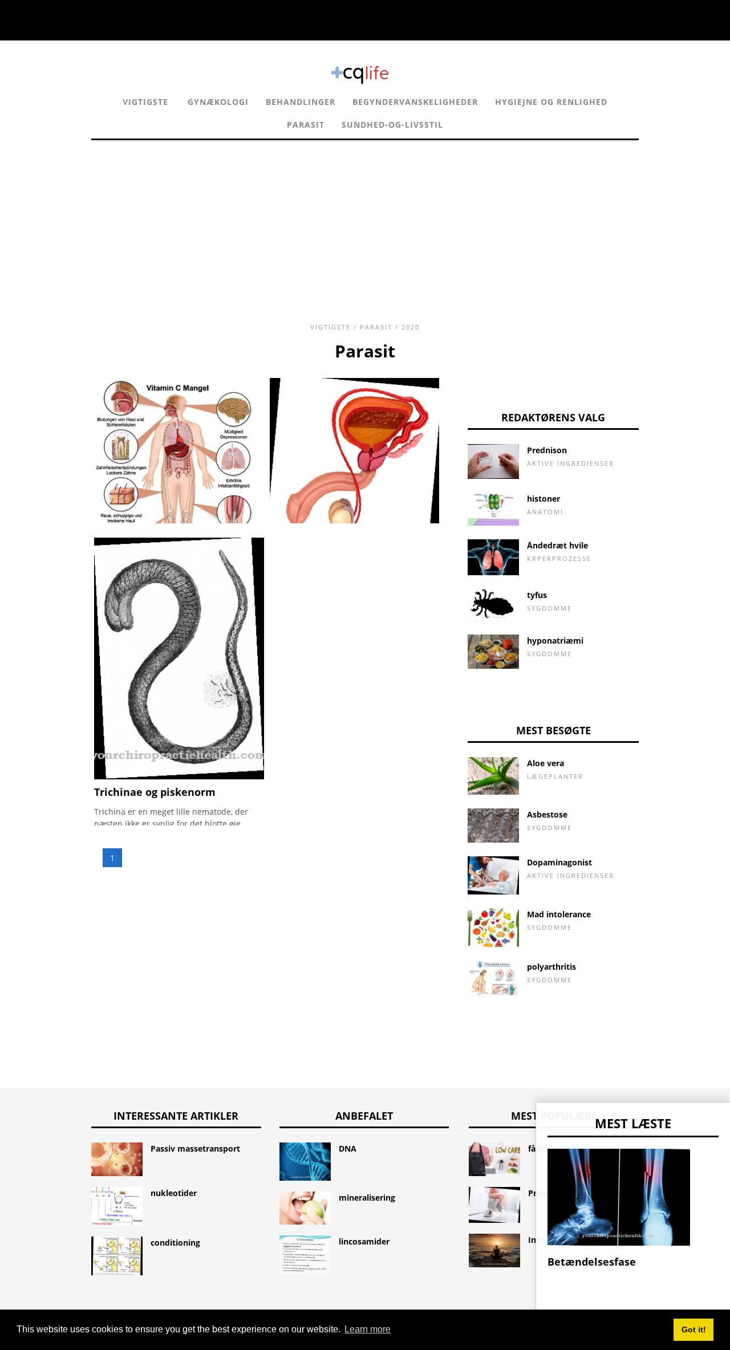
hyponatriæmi (555, 640)
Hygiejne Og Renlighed (551, 101)
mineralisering (367, 1197)
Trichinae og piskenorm (155, 792)
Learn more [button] (367, 1329)
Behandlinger (300, 101)
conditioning (175, 1242)
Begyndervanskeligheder (415, 101)
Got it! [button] (694, 1329)
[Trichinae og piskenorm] (179, 776)
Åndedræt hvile (557, 545)
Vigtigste (145, 101)
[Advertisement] (365, 220)
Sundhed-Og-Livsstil (392, 124)
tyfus (537, 594)
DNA (347, 1148)
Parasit (306, 124)
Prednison (547, 450)
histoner (543, 498)
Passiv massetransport (195, 1148)
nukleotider (174, 1193)
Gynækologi (218, 101)
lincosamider (364, 1241)
